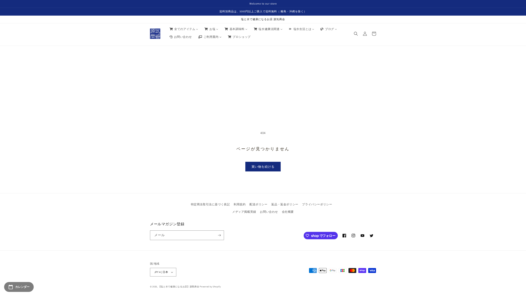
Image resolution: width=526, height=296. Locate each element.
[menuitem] (183, 29)
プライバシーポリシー (317, 204)
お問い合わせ (269, 212)
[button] (355, 33)
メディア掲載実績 (244, 212)
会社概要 (288, 212)
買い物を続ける (263, 167)
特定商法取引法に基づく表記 (210, 204)
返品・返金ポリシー (284, 204)
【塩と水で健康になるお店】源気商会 (178, 286)
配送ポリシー (258, 204)
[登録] (219, 235)
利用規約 (240, 204)
